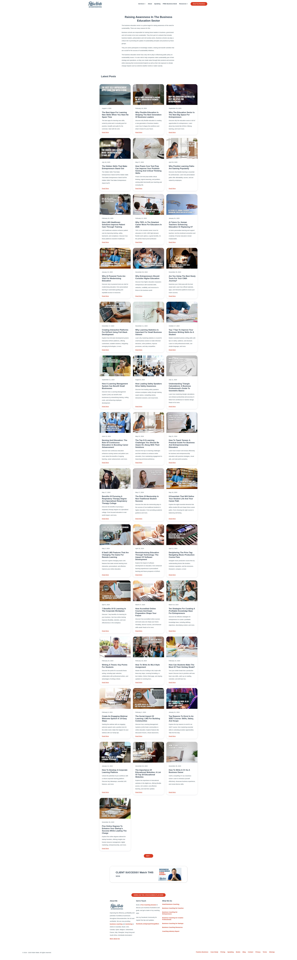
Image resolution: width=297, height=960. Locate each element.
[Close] (173, 456)
